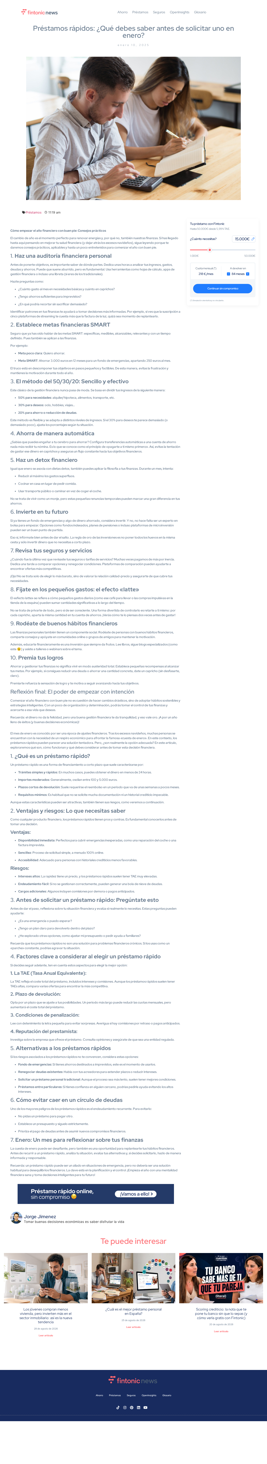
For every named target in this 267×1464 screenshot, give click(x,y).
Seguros (159, 12)
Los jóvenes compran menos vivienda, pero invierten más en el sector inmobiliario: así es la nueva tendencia (46, 1315)
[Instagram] (125, 1407)
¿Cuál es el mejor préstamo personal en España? (133, 1311)
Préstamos (140, 12)
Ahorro (122, 12)
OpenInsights (179, 12)
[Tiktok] (118, 1407)
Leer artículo (46, 1335)
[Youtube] (145, 1407)
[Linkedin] (138, 1407)
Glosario (200, 12)
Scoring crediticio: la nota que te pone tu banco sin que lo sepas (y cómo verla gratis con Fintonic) (221, 1313)
